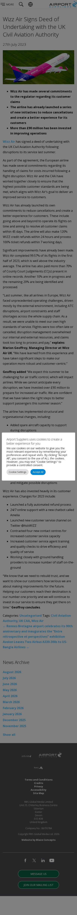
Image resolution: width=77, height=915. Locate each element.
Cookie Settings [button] (17, 472)
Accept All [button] (38, 472)
